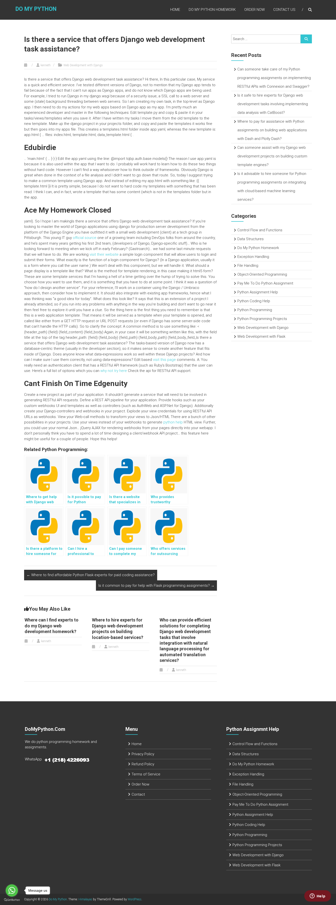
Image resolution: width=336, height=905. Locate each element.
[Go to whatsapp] (12, 890)
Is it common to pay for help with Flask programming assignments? (156, 585)
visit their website (104, 254)
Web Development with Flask (261, 336)
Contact (138, 794)
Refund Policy (143, 764)
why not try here (113, 371)
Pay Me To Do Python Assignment (265, 283)
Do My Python (36, 9)
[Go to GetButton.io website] (12, 900)
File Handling (247, 265)
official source (84, 237)
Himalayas (85, 899)
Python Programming (254, 310)
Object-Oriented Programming (262, 274)
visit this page (164, 359)
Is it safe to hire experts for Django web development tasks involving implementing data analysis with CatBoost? (272, 104)
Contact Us (284, 9)
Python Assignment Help (257, 292)
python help (173, 422)
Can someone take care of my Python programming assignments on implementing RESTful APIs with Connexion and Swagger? (274, 78)
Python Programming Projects (262, 319)
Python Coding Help (253, 301)
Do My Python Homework (212, 9)
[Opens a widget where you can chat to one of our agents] (317, 896)
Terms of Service (146, 774)
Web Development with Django (83, 65)
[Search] (306, 38)
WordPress (134, 899)
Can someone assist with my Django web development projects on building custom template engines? (272, 156)
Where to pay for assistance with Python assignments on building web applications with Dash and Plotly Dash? (272, 130)
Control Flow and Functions (259, 230)
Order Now (254, 9)
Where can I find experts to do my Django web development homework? (51, 625)
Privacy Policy (143, 754)
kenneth (46, 65)
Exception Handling (253, 256)
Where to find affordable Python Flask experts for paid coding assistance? (91, 575)
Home (175, 9)
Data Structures (250, 239)
